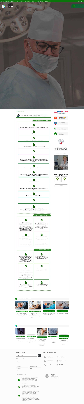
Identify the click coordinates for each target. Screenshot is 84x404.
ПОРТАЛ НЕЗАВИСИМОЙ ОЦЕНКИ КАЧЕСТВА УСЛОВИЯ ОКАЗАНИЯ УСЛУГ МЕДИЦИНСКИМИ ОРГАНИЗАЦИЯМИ (61, 148)
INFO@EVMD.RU (61, 361)
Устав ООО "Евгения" (33, 202)
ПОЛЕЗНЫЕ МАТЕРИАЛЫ (22, 325)
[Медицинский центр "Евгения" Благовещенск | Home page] (8, 6)
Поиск (80, 1)
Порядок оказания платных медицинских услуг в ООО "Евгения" (34, 146)
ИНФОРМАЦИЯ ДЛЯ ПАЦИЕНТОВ (24, 298)
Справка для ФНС (62, 123)
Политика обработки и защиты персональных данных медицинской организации (34, 127)
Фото (18, 370)
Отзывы (33, 1)
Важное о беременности (63, 336)
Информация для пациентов (21, 311)
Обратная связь (32, 370)
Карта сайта (19, 368)
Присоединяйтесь (61, 134)
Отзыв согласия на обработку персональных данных (34, 140)
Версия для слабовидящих (22, 358)
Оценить (61, 185)
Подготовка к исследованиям (62, 313)
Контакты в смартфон (33, 366)
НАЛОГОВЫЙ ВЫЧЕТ (62, 122)
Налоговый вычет (32, 361)
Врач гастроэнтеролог (58, 164)
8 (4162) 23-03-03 (49, 361)
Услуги (22, 1)
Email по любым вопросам (63, 129)
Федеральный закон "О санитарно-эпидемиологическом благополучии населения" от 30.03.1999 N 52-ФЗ (41, 269)
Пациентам (27, 1)
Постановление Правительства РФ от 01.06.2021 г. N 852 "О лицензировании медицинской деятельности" (41, 257)
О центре (7, 1)
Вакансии (19, 366)
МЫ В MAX (60, 133)
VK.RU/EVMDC (61, 365)
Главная (2, 1)
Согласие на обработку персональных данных (34, 133)
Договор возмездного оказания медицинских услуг (34, 208)
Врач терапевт (65, 164)
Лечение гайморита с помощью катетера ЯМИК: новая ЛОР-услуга (21, 314)
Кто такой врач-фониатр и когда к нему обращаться (20, 339)
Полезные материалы (20, 336)
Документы (13, 1)
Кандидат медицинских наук (61, 165)
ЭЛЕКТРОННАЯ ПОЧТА (62, 360)
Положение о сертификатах (34, 181)
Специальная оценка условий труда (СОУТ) (33, 195)
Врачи (18, 1)
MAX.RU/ (48, 365)
